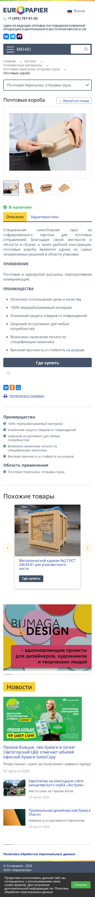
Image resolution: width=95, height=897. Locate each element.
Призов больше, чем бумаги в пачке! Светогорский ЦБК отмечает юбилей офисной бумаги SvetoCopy (39, 752)
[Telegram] (13, 36)
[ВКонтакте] (6, 36)
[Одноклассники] (12, 387)
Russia (79, 10)
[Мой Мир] (18, 387)
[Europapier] (25, 9)
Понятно (81, 885)
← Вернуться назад (74, 101)
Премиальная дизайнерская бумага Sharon (60, 812)
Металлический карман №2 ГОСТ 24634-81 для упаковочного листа (47, 564)
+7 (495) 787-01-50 (23, 18)
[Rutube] (19, 36)
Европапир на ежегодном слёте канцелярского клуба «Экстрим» (56, 783)
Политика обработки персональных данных (36, 890)
